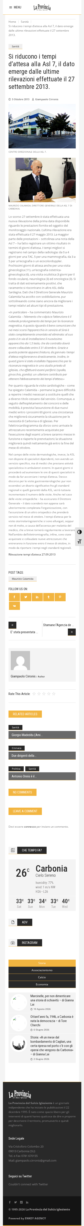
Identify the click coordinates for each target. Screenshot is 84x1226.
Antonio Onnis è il (23, 776)
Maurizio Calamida (22, 578)
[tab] (42, 963)
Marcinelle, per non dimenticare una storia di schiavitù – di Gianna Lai (52, 1000)
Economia (42, 984)
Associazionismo (42, 970)
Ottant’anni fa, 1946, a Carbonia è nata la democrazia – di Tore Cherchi (51, 1021)
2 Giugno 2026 (41, 1058)
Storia (42, 963)
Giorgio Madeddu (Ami (26, 735)
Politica (16, 768)
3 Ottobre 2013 (20, 99)
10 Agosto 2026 (42, 1008)
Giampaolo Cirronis (46, 99)
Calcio (42, 977)
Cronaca (16, 748)
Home (12, 22)
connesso (30, 827)
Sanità (25, 22)
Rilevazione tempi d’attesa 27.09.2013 (32, 554)
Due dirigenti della (23, 756)
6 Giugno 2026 (41, 1029)
